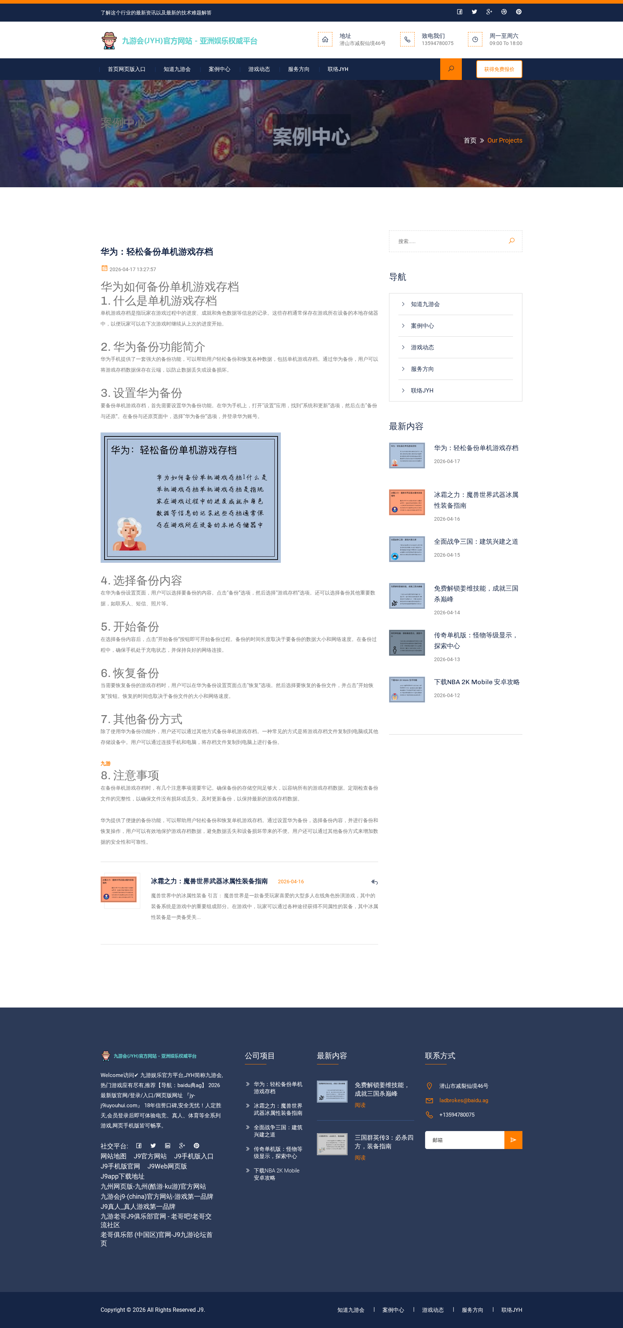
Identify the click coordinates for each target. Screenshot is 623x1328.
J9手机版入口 (194, 1156)
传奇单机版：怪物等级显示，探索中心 (476, 640)
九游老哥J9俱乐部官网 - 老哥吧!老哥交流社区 (156, 1220)
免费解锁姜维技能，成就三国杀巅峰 (476, 593)
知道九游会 (177, 69)
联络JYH (338, 69)
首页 (470, 140)
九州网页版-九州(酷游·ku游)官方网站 (153, 1186)
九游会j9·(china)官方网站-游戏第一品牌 (157, 1196)
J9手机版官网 (120, 1166)
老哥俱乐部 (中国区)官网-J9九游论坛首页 (157, 1239)
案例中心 (219, 69)
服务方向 (299, 69)
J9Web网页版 (167, 1166)
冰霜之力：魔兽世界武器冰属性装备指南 (476, 500)
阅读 (360, 1105)
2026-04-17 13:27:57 (132, 269)
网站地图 (114, 1156)
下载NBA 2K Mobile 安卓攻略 (477, 682)
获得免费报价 (499, 69)
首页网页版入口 (127, 69)
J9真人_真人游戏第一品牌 (138, 1206)
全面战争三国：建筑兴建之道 (476, 542)
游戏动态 (259, 69)
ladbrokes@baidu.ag (463, 1100)
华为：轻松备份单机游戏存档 (476, 448)
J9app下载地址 (123, 1176)
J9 (200, 1309)
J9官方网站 (150, 1156)
